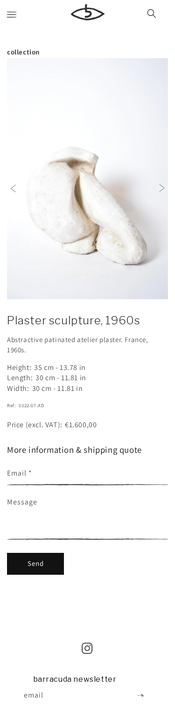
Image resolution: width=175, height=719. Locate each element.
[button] (11, 15)
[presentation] (13, 187)
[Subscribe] (141, 695)
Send (36, 563)
